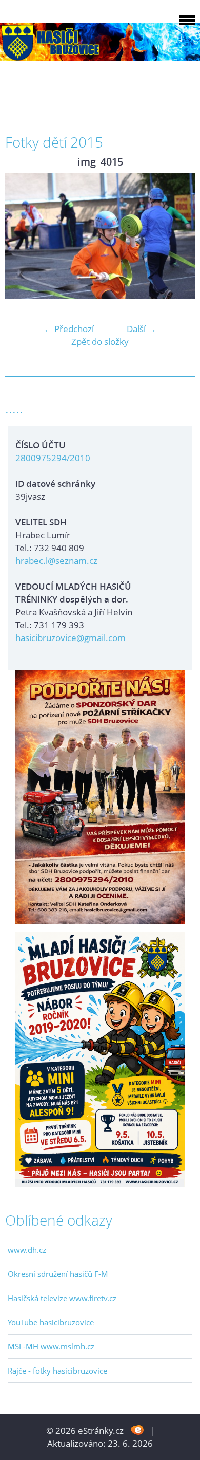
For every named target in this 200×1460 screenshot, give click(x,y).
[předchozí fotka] (21, 236)
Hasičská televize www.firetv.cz (62, 1298)
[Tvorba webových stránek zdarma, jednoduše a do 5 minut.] (138, 1429)
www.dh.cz (27, 1250)
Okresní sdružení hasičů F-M (58, 1274)
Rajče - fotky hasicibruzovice (57, 1370)
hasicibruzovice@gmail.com (70, 638)
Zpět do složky (100, 342)
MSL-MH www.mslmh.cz (51, 1346)
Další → (141, 329)
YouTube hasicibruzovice (51, 1322)
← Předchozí (69, 329)
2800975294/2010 (52, 458)
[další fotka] (178, 236)
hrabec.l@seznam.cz (56, 561)
